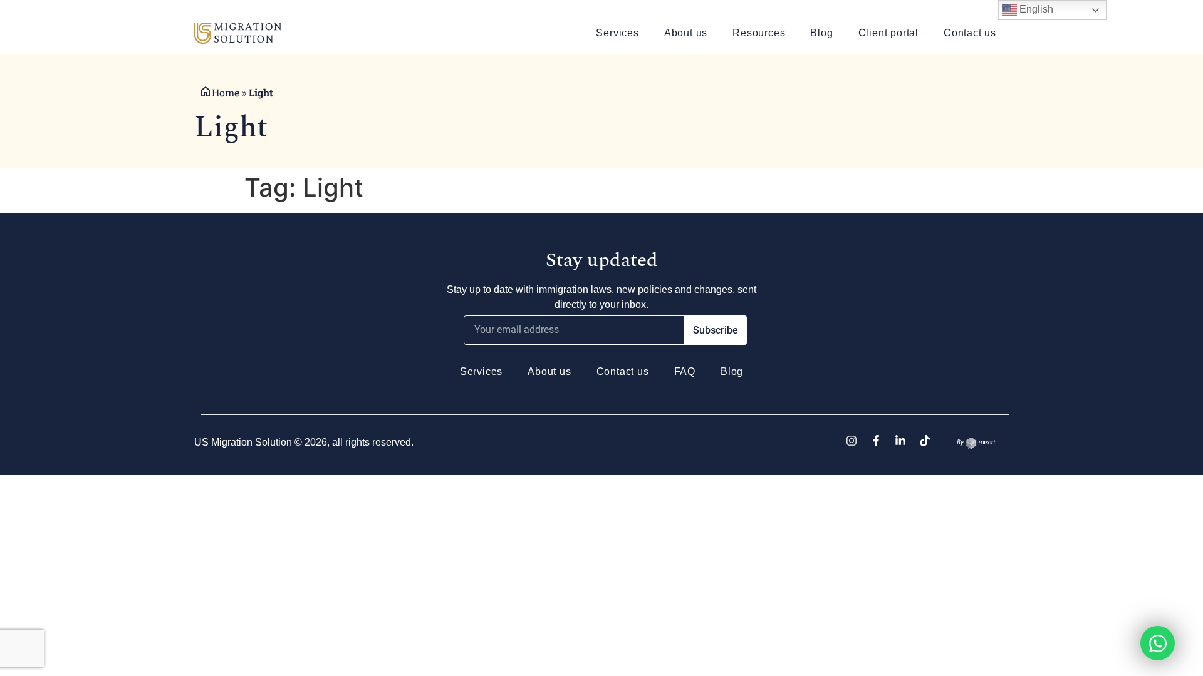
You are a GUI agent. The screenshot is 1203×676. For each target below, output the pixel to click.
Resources (758, 33)
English (1035, 9)
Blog (821, 33)
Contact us (970, 33)
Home (225, 92)
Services (617, 33)
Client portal (888, 33)
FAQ (684, 371)
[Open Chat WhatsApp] (1157, 643)
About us (685, 33)
